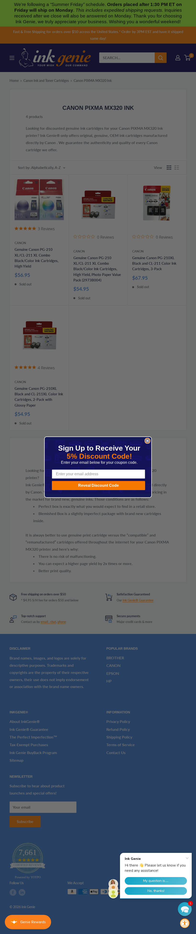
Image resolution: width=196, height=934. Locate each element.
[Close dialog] (147, 440)
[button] (185, 909)
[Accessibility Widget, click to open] (185, 923)
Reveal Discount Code (98, 485)
